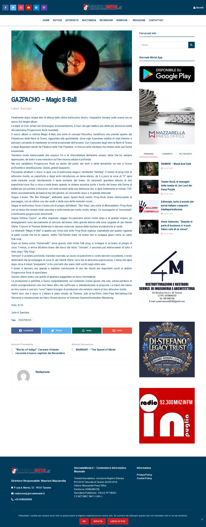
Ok (84, 521)
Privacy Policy (144, 474)
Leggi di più (118, 521)
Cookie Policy (144, 478)
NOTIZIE (57, 20)
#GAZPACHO (25, 320)
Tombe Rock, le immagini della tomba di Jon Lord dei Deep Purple (176, 185)
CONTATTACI (156, 20)
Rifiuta (98, 521)
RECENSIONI (106, 20)
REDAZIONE (139, 20)
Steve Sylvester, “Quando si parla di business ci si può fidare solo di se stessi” (176, 225)
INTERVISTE (72, 20)
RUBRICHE (121, 20)
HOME (46, 20)
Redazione (43, 372)
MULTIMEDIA (89, 20)
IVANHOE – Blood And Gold (176, 163)
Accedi (200, 7)
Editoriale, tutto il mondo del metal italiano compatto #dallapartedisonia (177, 205)
